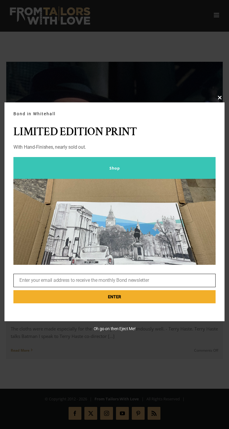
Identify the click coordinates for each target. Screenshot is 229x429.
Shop (114, 168)
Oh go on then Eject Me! (115, 328)
